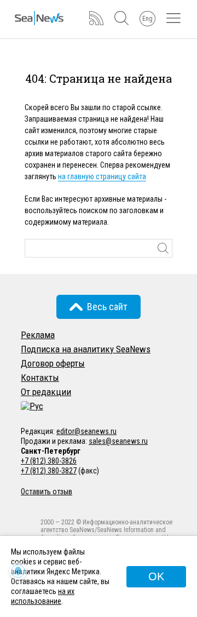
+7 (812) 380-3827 (49, 470)
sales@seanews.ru (118, 441)
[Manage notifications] (18, 571)
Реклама (38, 334)
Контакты (40, 377)
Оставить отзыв (46, 491)
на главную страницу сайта (102, 176)
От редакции (46, 391)
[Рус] (32, 406)
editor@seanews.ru (86, 431)
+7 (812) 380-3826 (49, 460)
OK (156, 576)
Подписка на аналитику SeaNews (85, 349)
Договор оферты (53, 363)
